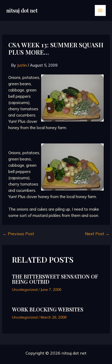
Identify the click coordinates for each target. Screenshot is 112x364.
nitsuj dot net (22, 10)
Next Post (97, 234)
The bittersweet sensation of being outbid (55, 279)
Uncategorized (25, 289)
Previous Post (18, 234)
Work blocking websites (47, 309)
